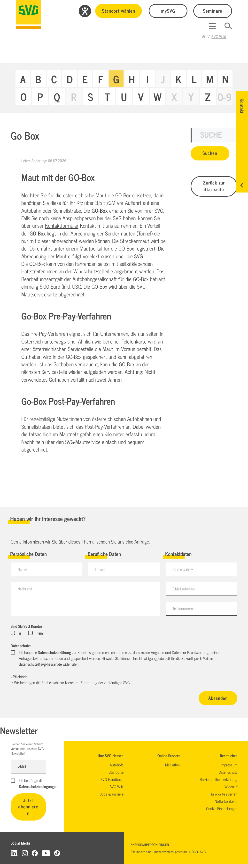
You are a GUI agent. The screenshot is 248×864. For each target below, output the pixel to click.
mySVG (168, 10)
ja (20, 633)
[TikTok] (57, 853)
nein (40, 633)
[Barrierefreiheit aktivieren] (85, 11)
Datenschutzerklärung (54, 652)
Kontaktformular (61, 225)
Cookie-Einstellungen (221, 808)
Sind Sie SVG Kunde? (26, 626)
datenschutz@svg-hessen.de (40, 664)
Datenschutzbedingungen (38, 786)
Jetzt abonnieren (28, 806)
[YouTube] (46, 853)
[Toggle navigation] (212, 26)
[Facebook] (35, 853)
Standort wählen (118, 10)
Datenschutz (21, 645)
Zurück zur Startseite (214, 186)
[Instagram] (25, 853)
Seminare (212, 10)
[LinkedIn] (14, 853)
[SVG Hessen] (28, 14)
